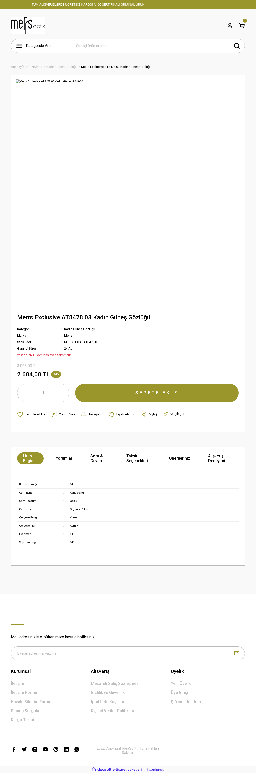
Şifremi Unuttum (186, 701)
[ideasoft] (102, 769)
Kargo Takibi (22, 719)
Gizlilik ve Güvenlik (108, 692)
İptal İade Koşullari (108, 701)
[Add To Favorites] (31, 414)
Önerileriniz (179, 458)
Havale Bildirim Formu (31, 701)
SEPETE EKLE (157, 392)
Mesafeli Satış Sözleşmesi (115, 683)
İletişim (17, 683)
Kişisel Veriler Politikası (112, 710)
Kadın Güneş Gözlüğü (79, 329)
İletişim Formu (24, 692)
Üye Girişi (179, 692)
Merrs (68, 335)
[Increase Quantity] (60, 393)
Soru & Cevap (96, 458)
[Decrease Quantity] (27, 393)
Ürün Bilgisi (28, 458)
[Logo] (28, 25)
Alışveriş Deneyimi (216, 458)
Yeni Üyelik (181, 683)
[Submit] (237, 653)
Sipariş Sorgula (25, 710)
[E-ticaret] (127, 770)
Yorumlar (64, 458)
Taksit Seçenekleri (137, 458)
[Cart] (242, 25)
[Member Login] (230, 25)
